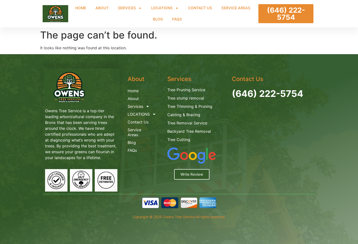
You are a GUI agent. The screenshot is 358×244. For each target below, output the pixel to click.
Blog (158, 19)
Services (127, 8)
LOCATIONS (162, 8)
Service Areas (235, 8)
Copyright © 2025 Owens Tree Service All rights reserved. (179, 217)
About (102, 8)
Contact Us (200, 8)
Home (80, 8)
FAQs (177, 19)
